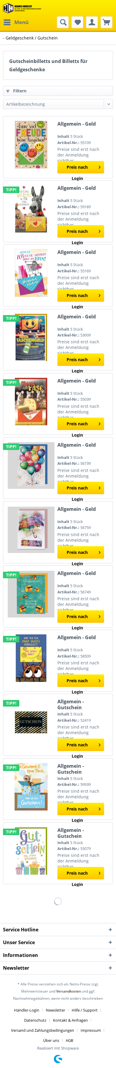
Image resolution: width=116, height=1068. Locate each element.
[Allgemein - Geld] (31, 144)
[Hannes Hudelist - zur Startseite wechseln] (22, 8)
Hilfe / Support (85, 1010)
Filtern (19, 91)
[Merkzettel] (77, 22)
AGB (69, 1040)
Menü (21, 22)
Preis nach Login (77, 168)
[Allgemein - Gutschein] (31, 722)
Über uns (51, 1040)
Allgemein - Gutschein (70, 704)
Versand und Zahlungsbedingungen (42, 1030)
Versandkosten (68, 991)
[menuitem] (16, 22)
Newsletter (55, 1010)
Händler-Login (26, 1010)
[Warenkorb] (106, 22)
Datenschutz (35, 1020)
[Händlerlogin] (92, 22)
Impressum (91, 1030)
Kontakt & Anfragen (70, 1020)
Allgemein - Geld (76, 124)
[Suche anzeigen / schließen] (63, 22)
